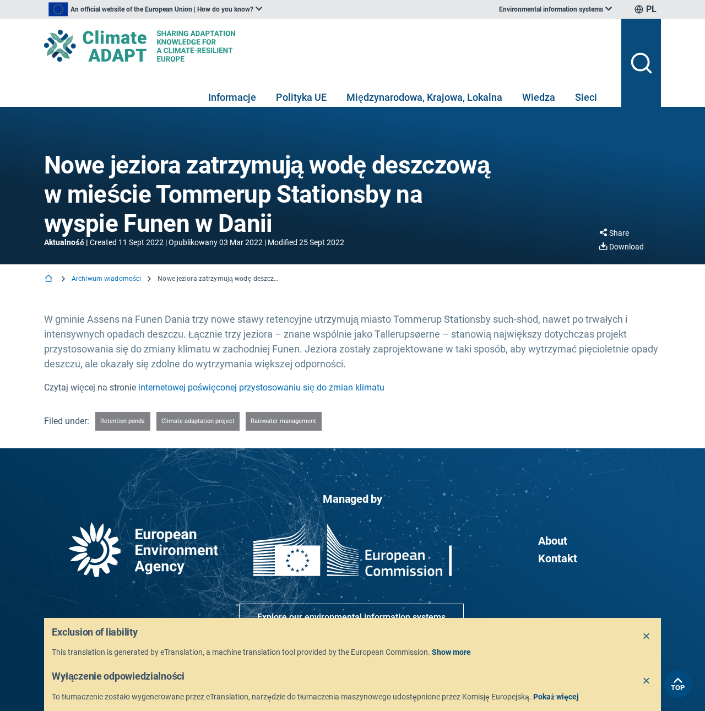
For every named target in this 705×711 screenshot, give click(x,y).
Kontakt (557, 558)
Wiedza (538, 97)
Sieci (586, 97)
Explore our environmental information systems (351, 617)
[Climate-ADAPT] (328, 46)
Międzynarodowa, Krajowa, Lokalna (424, 97)
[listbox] (155, 9)
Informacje (232, 97)
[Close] (646, 636)
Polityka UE (301, 97)
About (552, 540)
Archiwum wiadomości (106, 279)
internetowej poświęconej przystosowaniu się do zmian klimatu (261, 387)
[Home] (49, 279)
